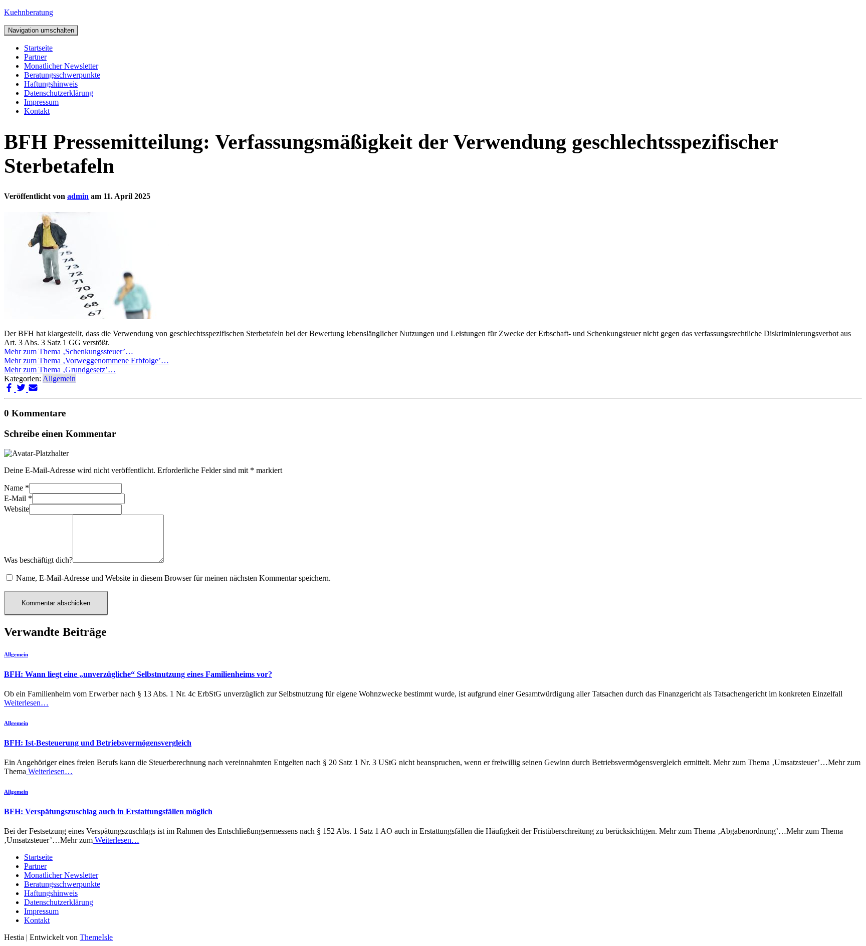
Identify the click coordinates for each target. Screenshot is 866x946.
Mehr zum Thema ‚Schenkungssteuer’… (68, 351)
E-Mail (18, 498)
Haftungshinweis (51, 84)
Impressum (41, 102)
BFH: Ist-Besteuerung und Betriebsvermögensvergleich (97, 743)
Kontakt (37, 111)
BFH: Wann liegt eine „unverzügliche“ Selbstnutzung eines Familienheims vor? (138, 674)
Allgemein (59, 378)
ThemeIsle (96, 937)
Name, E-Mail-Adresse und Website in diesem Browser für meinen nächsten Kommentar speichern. (173, 578)
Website (16, 509)
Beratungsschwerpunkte (62, 75)
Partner (35, 57)
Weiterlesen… (26, 702)
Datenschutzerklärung (58, 93)
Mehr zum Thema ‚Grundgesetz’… (60, 369)
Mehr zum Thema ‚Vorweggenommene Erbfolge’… (86, 360)
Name (16, 488)
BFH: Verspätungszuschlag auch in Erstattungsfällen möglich (108, 811)
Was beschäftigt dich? (38, 560)
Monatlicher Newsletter (61, 66)
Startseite (38, 48)
